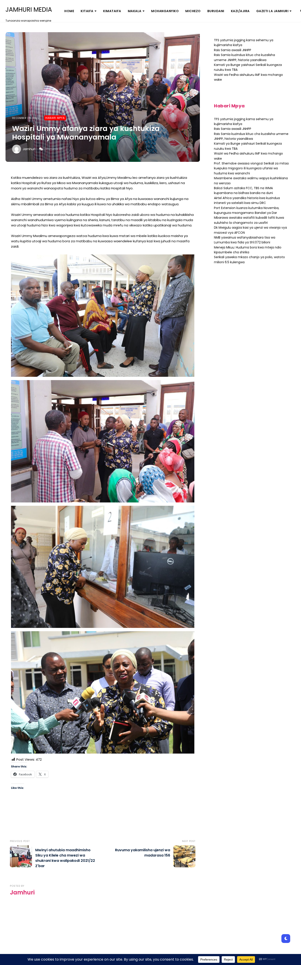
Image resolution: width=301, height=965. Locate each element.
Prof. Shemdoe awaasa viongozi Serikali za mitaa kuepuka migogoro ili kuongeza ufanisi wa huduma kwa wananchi (251, 168)
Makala (134, 11)
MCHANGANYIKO (165, 11)
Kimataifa (112, 11)
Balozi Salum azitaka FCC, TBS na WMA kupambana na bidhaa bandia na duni (243, 190)
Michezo (193, 11)
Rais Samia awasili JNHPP (232, 50)
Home (69, 11)
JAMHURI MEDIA (29, 10)
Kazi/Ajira (240, 11)
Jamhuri (29, 149)
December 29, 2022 (26, 118)
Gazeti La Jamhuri (272, 11)
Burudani (215, 11)
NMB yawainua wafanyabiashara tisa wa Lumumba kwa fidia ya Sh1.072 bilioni (244, 240)
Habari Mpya (55, 118)
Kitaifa (87, 11)
